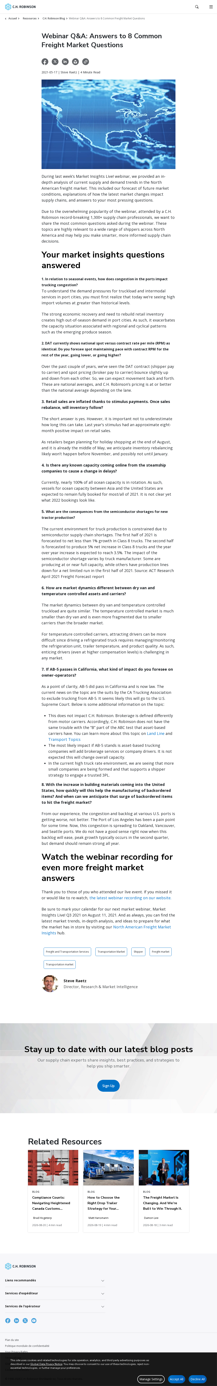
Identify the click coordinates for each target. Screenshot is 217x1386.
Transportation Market (111, 951)
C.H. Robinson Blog (54, 18)
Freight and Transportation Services (67, 951)
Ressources (30, 18)
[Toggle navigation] (211, 7)
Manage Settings (151, 1379)
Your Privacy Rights (16, 1352)
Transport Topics (64, 739)
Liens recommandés (20, 1280)
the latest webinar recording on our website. (130, 897)
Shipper (138, 951)
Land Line (155, 733)
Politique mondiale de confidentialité (27, 1346)
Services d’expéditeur (21, 1293)
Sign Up (108, 1085)
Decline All (198, 1379)
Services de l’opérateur (22, 1306)
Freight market (160, 951)
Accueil (12, 18)
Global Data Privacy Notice (46, 1364)
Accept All (176, 1379)
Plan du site (12, 1340)
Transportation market (59, 964)
